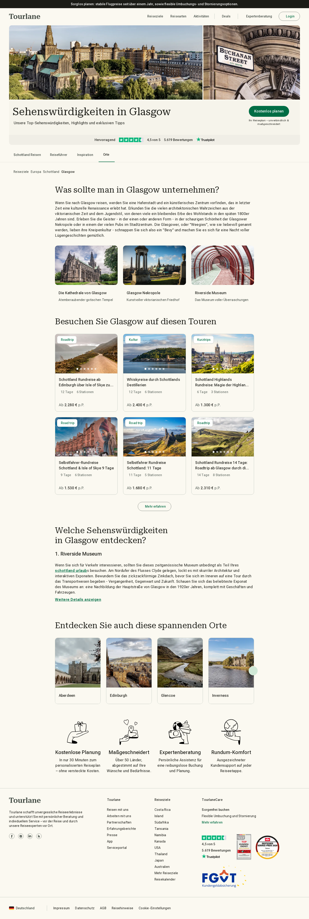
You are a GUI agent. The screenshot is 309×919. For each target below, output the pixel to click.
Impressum (61, 908)
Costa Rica (162, 810)
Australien (162, 867)
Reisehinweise (122, 908)
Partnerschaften (119, 822)
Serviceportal (117, 848)
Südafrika (161, 822)
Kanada (160, 841)
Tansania (161, 829)
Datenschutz (85, 908)
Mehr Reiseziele (166, 873)
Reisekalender (165, 879)
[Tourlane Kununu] (39, 836)
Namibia (160, 835)
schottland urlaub (71, 570)
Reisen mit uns (118, 810)
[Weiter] (253, 670)
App (110, 841)
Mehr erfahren (155, 506)
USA (157, 848)
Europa (36, 172)
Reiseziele (21, 172)
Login (290, 16)
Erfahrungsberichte (121, 829)
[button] (24, 16)
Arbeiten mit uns (119, 816)
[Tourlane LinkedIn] (30, 836)
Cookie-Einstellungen (155, 908)
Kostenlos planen (269, 111)
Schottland (51, 172)
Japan (159, 860)
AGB (103, 908)
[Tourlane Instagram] (21, 836)
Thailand (161, 854)
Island (159, 816)
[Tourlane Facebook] (11, 836)
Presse (112, 835)
